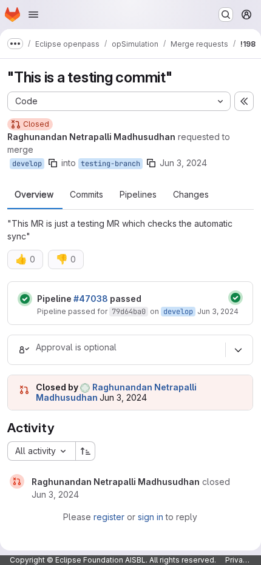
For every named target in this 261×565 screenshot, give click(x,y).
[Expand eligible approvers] (238, 350)
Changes (191, 194)
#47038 (90, 298)
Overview (34, 194)
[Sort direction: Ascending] (85, 451)
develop (27, 164)
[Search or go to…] (226, 14)
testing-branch (110, 164)
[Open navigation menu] (33, 14)
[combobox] (41, 451)
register (108, 517)
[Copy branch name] (53, 163)
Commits (86, 194)
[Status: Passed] (25, 299)
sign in (150, 517)
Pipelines (138, 194)
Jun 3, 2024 (183, 163)
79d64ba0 (129, 311)
